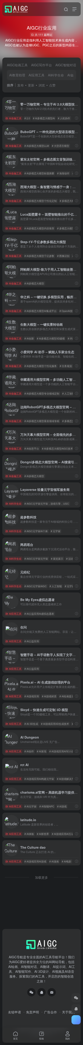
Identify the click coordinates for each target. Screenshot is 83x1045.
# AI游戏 (62, 806)
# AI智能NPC (46, 806)
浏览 (42, 85)
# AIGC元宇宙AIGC (35, 586)
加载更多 (41, 877)
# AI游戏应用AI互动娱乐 (65, 834)
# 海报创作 (63, 173)
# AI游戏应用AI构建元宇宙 (39, 779)
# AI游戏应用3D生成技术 (55, 723)
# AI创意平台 (31, 448)
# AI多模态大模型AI (44, 118)
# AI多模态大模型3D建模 (51, 338)
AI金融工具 (15, 118)
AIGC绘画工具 (17, 65)
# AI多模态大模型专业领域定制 (41, 393)
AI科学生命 (56, 75)
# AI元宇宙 (30, 806)
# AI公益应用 (31, 641)
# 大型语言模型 (60, 145)
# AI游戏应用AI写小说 (61, 751)
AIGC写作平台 (41, 65)
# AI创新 (29, 338)
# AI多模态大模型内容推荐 (39, 228)
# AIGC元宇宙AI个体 (36, 531)
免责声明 (32, 1012)
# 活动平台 (72, 558)
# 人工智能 (56, 586)
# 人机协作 (64, 118)
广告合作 (50, 1012)
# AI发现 (41, 751)
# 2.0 (27, 118)
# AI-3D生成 (31, 723)
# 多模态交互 (69, 421)
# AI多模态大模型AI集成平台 (40, 311)
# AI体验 (29, 834)
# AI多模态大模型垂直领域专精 (41, 421)
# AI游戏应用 (31, 696)
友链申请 (14, 1012)
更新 (31, 85)
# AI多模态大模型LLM (36, 145)
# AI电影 (66, 861)
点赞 (52, 85)
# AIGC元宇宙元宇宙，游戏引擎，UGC (46, 503)
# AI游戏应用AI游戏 (35, 861)
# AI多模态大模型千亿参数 (39, 256)
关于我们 (68, 1012)
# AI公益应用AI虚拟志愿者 (39, 613)
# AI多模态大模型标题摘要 (39, 173)
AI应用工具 (36, 75)
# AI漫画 (54, 861)
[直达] (76, 118)
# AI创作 (29, 751)
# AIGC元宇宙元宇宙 (36, 558)
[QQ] (41, 992)
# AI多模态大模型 (34, 283)
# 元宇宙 (55, 531)
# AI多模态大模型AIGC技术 (57, 448)
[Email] (51, 992)
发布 (20, 85)
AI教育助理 (17, 75)
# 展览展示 (57, 558)
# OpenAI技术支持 (69, 311)
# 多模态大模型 (68, 201)
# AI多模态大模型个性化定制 (40, 201)
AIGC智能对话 (65, 65)
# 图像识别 (63, 256)
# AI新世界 (43, 834)
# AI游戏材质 (49, 696)
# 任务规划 (66, 366)
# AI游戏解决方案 (67, 779)
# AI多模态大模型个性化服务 (40, 366)
